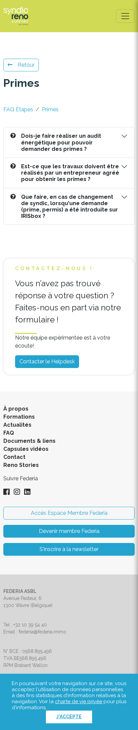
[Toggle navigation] (125, 16)
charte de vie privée (78, 701)
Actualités (17, 425)
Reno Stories (21, 465)
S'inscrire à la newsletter (69, 549)
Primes (50, 109)
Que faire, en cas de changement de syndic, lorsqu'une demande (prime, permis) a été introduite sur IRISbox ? (69, 207)
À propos (15, 409)
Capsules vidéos (26, 449)
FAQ (8, 433)
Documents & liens (29, 441)
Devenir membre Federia (69, 531)
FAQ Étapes (18, 109)
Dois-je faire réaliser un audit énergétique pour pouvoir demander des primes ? (61, 142)
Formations (19, 417)
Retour (26, 65)
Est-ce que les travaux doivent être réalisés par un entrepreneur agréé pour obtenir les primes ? (70, 172)
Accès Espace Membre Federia (69, 513)
